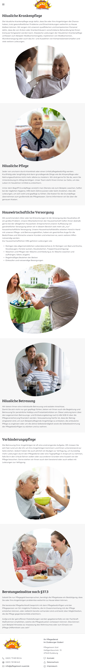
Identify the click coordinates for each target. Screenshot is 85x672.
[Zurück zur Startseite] (42, 4)
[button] (3, 4)
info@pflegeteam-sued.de (17, 666)
